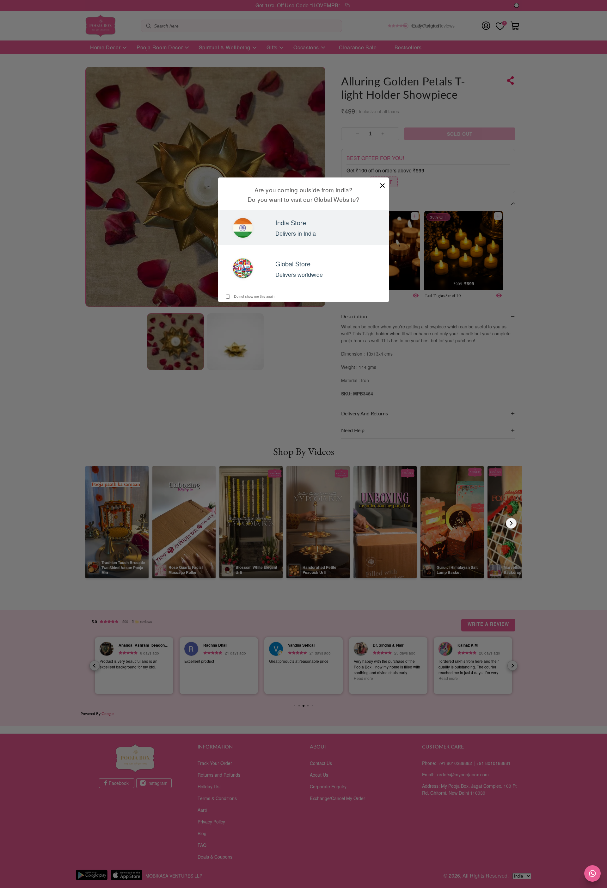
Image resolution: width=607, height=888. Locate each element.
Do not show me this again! (254, 296)
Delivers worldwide (299, 274)
